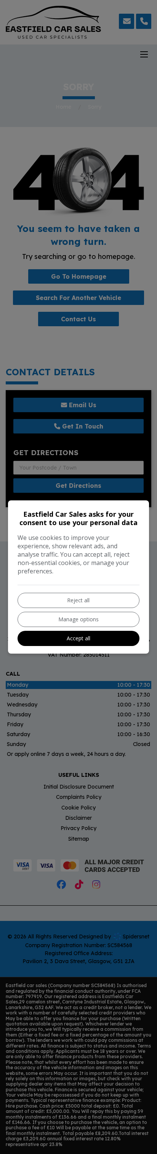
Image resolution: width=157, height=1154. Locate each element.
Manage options (78, 619)
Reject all (78, 600)
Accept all (78, 638)
